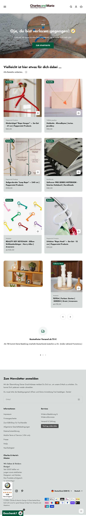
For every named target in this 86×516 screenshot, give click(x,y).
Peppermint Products (12, 120)
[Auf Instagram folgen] (16, 490)
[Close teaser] (24, 510)
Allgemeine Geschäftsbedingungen (17, 427)
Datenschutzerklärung (11, 431)
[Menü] (11, 482)
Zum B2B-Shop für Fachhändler (15, 422)
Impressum (7, 414)
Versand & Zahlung (48, 421)
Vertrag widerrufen (50, 426)
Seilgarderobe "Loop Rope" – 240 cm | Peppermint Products (22, 183)
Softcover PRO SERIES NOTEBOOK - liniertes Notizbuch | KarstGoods (62, 183)
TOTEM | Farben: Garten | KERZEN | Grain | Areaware (65, 299)
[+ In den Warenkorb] (38, 113)
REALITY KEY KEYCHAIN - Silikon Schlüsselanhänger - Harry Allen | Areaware (20, 244)
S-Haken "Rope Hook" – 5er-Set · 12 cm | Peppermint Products (62, 242)
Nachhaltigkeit (9, 448)
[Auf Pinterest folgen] (22, 490)
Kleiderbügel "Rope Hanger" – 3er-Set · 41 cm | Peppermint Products (22, 124)
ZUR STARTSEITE (43, 45)
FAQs (6, 443)
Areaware (8, 238)
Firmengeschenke (10, 418)
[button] (12, 513)
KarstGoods (50, 179)
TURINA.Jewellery (52, 120)
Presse (6, 439)
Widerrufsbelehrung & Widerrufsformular (49, 415)
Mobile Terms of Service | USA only (17, 435)
